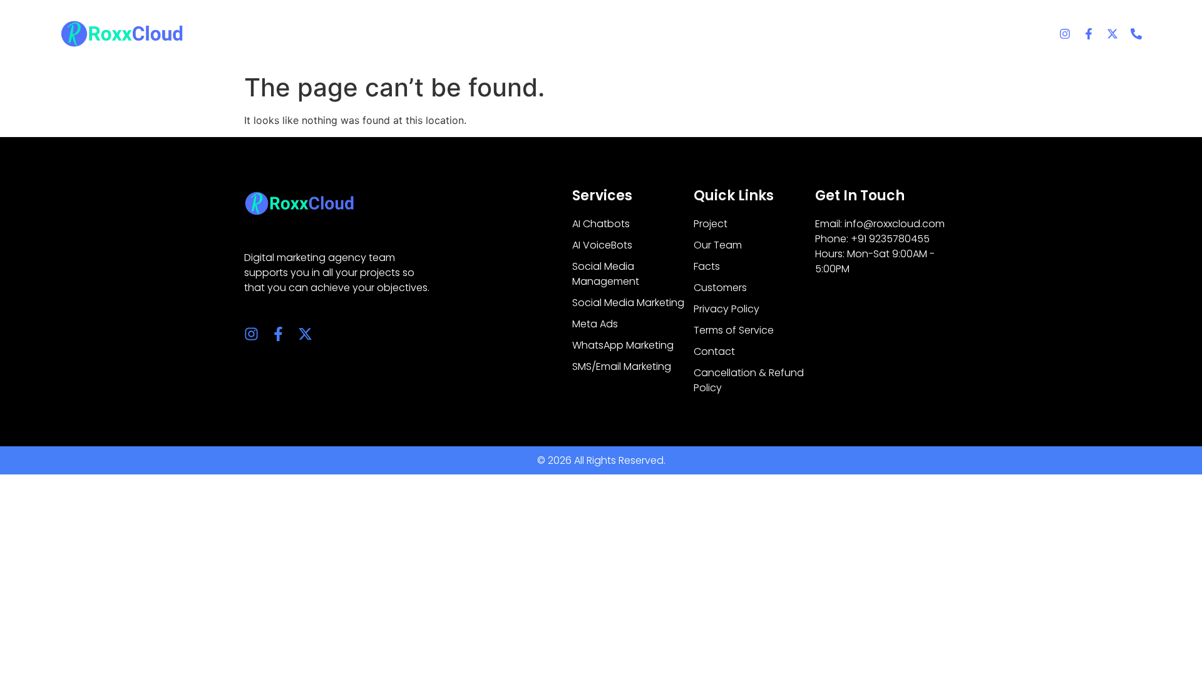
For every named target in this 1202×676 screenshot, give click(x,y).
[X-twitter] (1112, 33)
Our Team (718, 245)
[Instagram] (1065, 33)
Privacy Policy (726, 309)
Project (710, 224)
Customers (720, 287)
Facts (707, 266)
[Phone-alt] (1136, 33)
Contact (714, 351)
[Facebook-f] (1088, 33)
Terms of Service (734, 330)
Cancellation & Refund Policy (749, 380)
